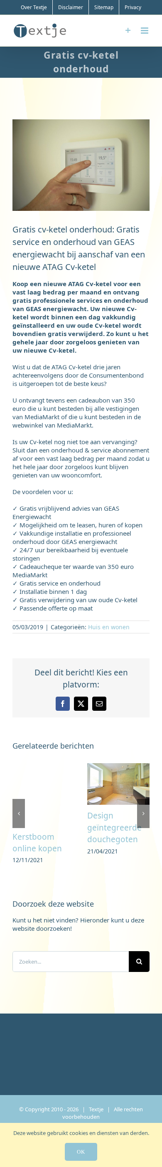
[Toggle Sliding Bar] (128, 30)
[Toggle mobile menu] (145, 30)
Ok (81, 1152)
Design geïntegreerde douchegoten (114, 827)
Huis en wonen (109, 627)
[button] (18, 813)
